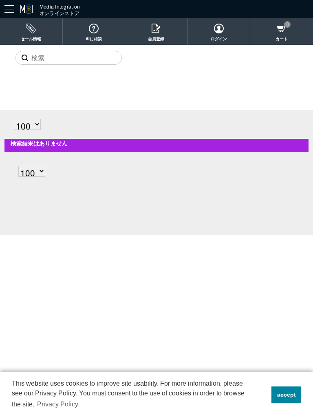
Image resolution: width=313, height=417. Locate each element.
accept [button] (286, 394)
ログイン (219, 39)
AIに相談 (94, 39)
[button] (263, 394)
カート (282, 39)
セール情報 (31, 39)
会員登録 (156, 39)
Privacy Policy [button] (57, 404)
